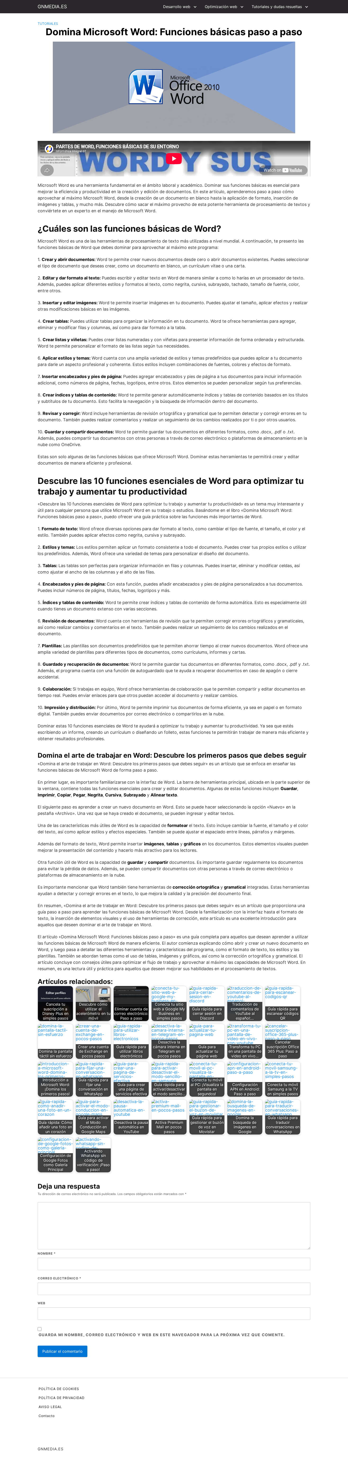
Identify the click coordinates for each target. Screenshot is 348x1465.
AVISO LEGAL (50, 1407)
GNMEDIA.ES (52, 6)
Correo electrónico (59, 1278)
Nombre (47, 1253)
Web (41, 1303)
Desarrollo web (176, 6)
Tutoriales (48, 24)
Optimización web (221, 6)
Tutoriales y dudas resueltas (277, 6)
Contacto (47, 1416)
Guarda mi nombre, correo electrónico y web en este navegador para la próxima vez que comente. (162, 1334)
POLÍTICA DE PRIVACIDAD (62, 1398)
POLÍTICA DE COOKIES (59, 1389)
